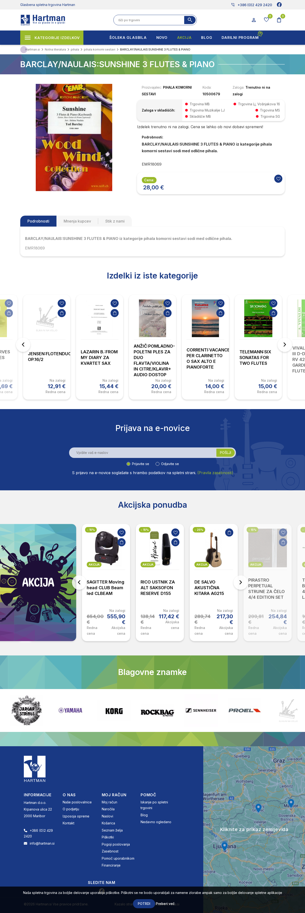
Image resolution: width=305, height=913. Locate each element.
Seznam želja (112, 830)
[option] (46, 347)
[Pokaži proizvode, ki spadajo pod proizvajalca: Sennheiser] (157, 710)
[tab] (38, 221)
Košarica (108, 823)
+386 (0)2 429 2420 (251, 5)
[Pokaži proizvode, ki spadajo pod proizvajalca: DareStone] (244, 710)
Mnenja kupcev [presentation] (77, 221)
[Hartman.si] (35, 768)
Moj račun (109, 802)
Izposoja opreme (76, 816)
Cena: (149, 180)
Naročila (108, 809)
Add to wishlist (278, 179)
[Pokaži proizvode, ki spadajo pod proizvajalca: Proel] (201, 710)
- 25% (160, 530)
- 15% (106, 530)
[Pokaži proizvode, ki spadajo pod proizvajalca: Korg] (70, 710)
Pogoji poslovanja (116, 844)
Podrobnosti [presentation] (38, 221)
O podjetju (71, 809)
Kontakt (68, 823)
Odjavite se (170, 464)
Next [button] (285, 345)
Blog (144, 815)
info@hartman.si (42, 843)
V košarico (9, 313)
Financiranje (111, 865)
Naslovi (107, 816)
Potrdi (144, 904)
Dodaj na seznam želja (9, 303)
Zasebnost (110, 851)
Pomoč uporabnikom (118, 858)
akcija (109, 564)
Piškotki (108, 837)
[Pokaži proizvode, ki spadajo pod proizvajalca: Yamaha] (26, 710)
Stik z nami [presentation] (115, 221)
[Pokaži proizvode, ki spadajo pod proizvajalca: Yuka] (288, 710)
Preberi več (165, 904)
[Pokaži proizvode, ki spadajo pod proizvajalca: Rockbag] (114, 710)
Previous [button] (23, 345)
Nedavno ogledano (156, 822)
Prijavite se (140, 464)
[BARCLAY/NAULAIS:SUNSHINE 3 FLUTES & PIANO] (73, 137)
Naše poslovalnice (77, 802)
